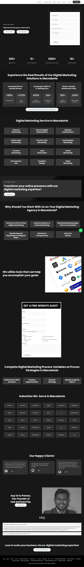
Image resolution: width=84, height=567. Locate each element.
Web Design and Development (50, 339)
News (7, 558)
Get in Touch (9, 31)
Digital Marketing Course (51, 560)
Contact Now (21, 505)
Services (39, 2)
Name (24, 311)
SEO (25, 338)
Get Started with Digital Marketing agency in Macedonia (42, 109)
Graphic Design (27, 339)
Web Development (25, 560)
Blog (54, 2)
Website (24, 329)
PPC (44, 338)
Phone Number (26, 323)
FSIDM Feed (69, 560)
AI (36, 558)
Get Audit (27, 355)
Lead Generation (42, 152)
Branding (26, 341)
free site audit (22, 31)
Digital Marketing (28, 336)
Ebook (58, 2)
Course (64, 2)
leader (39, 558)
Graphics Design (42, 162)
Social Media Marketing (67, 141)
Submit (55, 42)
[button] (76, 2)
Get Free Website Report (42, 549)
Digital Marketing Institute (37, 560)
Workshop (44, 558)
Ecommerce (45, 341)
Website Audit (47, 2)
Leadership (32, 558)
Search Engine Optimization (42, 131)
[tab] (42, 527)
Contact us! (9, 194)
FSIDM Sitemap (61, 560)
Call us (69, 2)
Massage (24, 343)
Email (24, 317)
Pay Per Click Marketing (41, 141)
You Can (16, 558)
